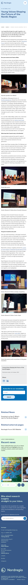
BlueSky (3, 558)
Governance (7, 479)
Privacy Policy (21, 579)
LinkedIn (3, 555)
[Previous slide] (19, 485)
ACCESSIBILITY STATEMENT (8, 579)
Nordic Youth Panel (19, 120)
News (7, 27)
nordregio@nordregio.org (11, 530)
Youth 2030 (17, 333)
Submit (9, 397)
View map (3, 544)
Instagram (3, 561)
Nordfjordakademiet (6, 100)
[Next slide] (22, 485)
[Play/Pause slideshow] (2, 485)
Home (2, 27)
